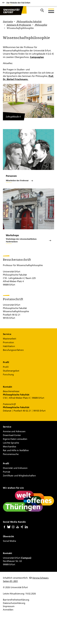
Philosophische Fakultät (29, 21)
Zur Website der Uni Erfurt (18, 2)
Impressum (8, 606)
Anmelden (8, 609)
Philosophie (40, 24)
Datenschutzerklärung (14, 603)
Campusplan (37, 57)
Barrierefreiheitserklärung (16, 599)
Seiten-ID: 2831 (10, 581)
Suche (42, 10)
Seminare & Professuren (18, 24)
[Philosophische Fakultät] (11, 10)
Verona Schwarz (40, 577)
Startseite (8, 21)
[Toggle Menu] (51, 11)
